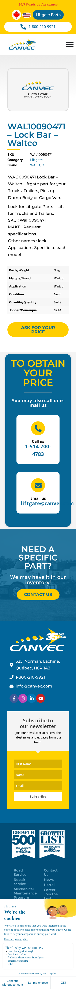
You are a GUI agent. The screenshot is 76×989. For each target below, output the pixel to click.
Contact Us (51, 872)
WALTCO (37, 165)
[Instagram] (22, 698)
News (49, 880)
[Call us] (38, 428)
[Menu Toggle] (69, 44)
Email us (38, 498)
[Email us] (38, 485)
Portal (49, 885)
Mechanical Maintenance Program (25, 893)
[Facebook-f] (14, 698)
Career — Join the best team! (52, 896)
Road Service (20, 872)
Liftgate (48, 15)
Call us (38, 441)
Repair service (20, 882)
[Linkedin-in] (31, 698)
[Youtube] (40, 698)
